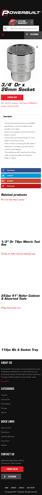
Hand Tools (23, 103)
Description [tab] (7, 116)
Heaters (4, 445)
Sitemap (13, 488)
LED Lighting (5, 404)
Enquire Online (12, 469)
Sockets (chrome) (13, 106)
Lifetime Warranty (7, 436)
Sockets (3, 106)
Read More (5, 381)
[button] (37, 47)
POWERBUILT (32, 103)
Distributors (5, 432)
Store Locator (6, 428)
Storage (4, 408)
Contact (21, 488)
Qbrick (3, 412)
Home (6, 488)
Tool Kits (4, 395)
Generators (5, 441)
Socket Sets (5, 399)
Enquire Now (12, 97)
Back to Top (31, 488)
